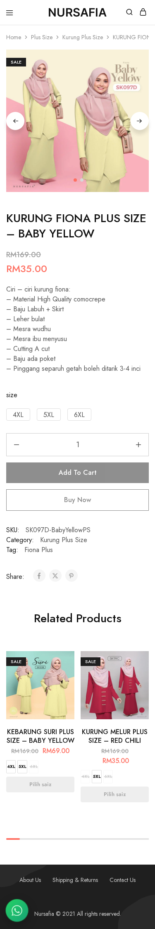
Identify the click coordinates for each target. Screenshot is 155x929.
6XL (34, 766)
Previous (15, 121)
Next (140, 121)
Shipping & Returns (75, 880)
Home (13, 37)
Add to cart (78, 472)
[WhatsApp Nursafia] (17, 910)
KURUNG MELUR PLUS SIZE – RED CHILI (115, 736)
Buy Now (77, 500)
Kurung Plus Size (82, 37)
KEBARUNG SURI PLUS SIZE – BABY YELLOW (40, 736)
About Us (30, 880)
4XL (11, 766)
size (11, 395)
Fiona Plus (38, 550)
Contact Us (123, 880)
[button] (18, 414)
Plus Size (41, 37)
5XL (22, 766)
